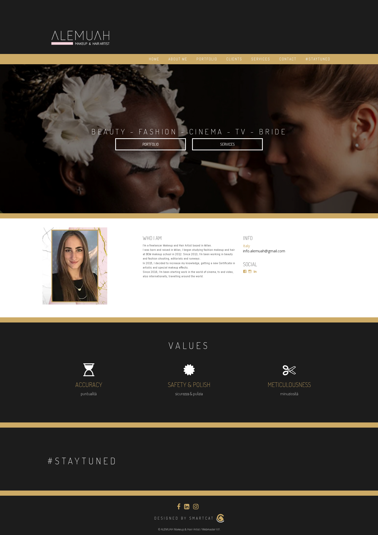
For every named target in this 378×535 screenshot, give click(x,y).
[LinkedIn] (255, 271)
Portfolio (206, 59)
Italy (246, 245)
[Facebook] (245, 271)
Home (154, 59)
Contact (287, 59)
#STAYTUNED (317, 59)
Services (260, 59)
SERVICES (227, 144)
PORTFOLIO (150, 144)
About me (177, 59)
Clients (234, 59)
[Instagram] (250, 271)
